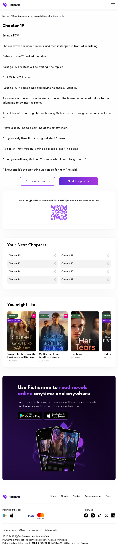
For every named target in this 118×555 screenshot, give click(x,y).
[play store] (30, 416)
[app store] (56, 416)
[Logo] (4, 4)
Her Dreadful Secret (40, 16)
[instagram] (92, 517)
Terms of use (9, 530)
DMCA (22, 530)
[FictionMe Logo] (11, 496)
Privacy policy (35, 530)
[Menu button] (113, 4)
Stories (76, 496)
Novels (5, 16)
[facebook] (86, 517)
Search (109, 496)
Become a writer (93, 496)
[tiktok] (99, 517)
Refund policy (52, 530)
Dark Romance (19, 16)
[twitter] (106, 517)
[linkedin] (113, 517)
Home (53, 496)
